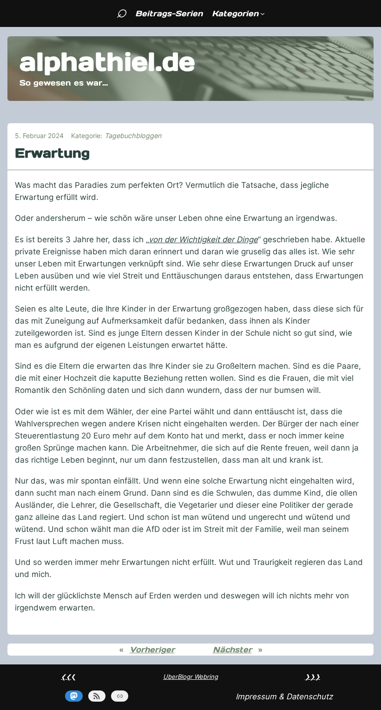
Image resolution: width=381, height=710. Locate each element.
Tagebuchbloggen (133, 135)
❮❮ (66, 676)
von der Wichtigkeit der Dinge (203, 239)
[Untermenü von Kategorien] (262, 13)
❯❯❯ (312, 676)
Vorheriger (152, 649)
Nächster (232, 649)
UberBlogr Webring (190, 676)
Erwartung (52, 153)
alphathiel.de (107, 62)
